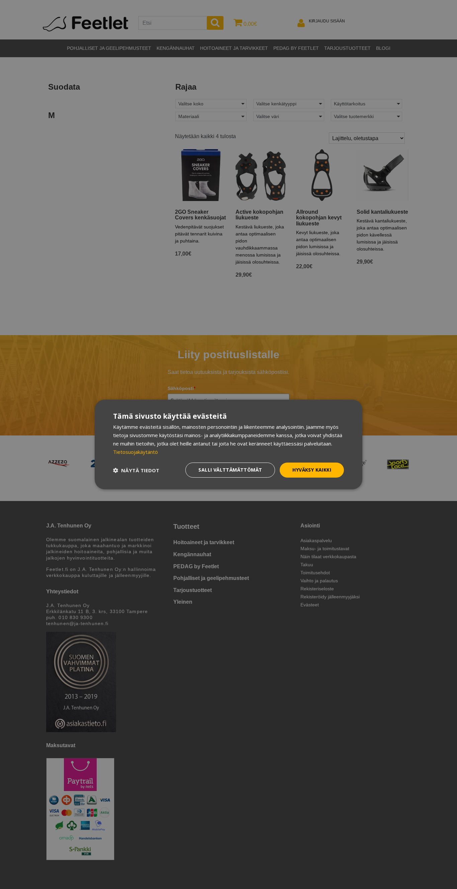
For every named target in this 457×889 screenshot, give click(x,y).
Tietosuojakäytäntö (135, 452)
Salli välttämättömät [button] (230, 470)
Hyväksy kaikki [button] (311, 470)
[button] (136, 470)
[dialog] (228, 444)
